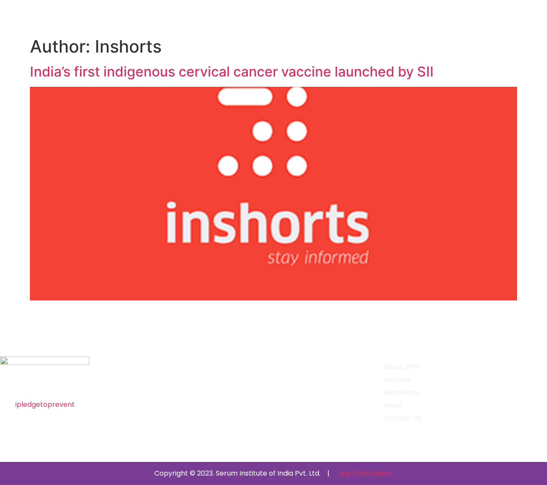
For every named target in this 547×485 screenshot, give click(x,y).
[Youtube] (57, 383)
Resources (400, 392)
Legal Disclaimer (365, 473)
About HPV (401, 367)
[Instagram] (21, 383)
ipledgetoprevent (45, 404)
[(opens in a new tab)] (273, 298)
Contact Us (402, 418)
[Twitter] (39, 383)
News (392, 405)
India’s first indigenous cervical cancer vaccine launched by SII (232, 71)
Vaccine (397, 380)
